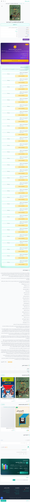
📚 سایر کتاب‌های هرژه (25, 375)
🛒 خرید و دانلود (3, 500)
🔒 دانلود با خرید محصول (21, 82)
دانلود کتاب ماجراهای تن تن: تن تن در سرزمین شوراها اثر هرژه (8, 398)
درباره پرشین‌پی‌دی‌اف (16, 489)
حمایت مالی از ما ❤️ (26, 489)
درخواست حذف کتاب (16, 492)
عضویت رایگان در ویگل (24, 472)
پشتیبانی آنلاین (7, 492)
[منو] (1, 1)
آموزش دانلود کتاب (7, 489)
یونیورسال (16, 31)
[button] (2, 6)
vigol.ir (18, 472)
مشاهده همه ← (2, 375)
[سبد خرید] (3, 1)
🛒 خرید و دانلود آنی (26, 39)
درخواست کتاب (17, 491)
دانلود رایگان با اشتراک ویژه (26, 491)
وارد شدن (2, 440)
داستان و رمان (20, 3)
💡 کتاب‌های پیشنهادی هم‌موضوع (24, 404)
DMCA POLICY (17, 493)
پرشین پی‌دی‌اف (27, 1)
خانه (23, 3)
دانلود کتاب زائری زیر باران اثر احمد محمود (25, 428)
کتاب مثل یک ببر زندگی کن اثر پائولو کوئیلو (10, 428)
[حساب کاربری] (5, 1)
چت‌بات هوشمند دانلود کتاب (6, 491)
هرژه (16, 29)
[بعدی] (1, 387)
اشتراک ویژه (13, 69)
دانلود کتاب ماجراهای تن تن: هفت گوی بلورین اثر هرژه (23, 398)
